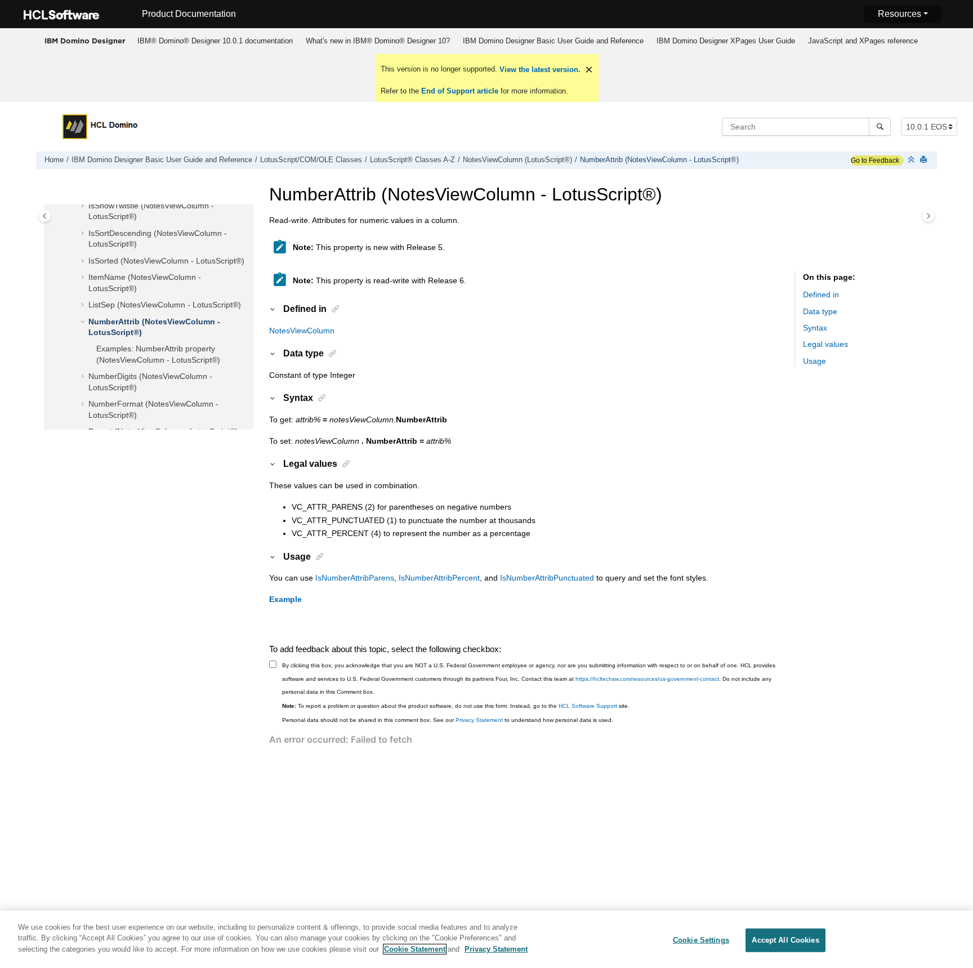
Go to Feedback (875, 160)
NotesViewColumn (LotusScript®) (517, 160)
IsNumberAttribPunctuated (547, 577)
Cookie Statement (414, 949)
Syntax (815, 328)
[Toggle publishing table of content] (45, 216)
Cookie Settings (701, 940)
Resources (899, 14)
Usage (814, 360)
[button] (83, 206)
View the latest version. (539, 69)
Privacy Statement (479, 720)
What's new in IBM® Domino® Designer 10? (378, 41)
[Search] (880, 127)
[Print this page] (925, 160)
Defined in (821, 295)
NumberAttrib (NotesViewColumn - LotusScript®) (659, 160)
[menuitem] (215, 41)
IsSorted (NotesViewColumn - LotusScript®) (166, 260)
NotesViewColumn (301, 330)
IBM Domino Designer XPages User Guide (726, 41)
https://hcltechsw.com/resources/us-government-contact (647, 679)
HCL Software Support (588, 706)
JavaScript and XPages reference (863, 41)
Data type (820, 311)
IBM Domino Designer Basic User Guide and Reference (553, 41)
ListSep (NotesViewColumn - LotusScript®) (164, 305)
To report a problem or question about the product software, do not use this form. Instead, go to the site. (456, 706)
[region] (486, 939)
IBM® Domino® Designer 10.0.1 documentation (215, 41)
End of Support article (460, 91)
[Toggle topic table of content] (928, 216)
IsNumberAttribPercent (439, 577)
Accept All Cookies (785, 940)
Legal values (825, 344)
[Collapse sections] (912, 160)
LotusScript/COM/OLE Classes (311, 160)
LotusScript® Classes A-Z (412, 160)
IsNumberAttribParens (354, 577)
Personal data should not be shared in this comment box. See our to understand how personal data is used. (447, 720)
